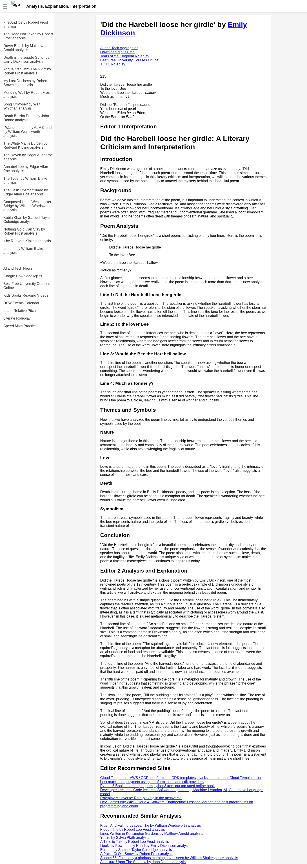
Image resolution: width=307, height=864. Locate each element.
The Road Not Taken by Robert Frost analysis (28, 36)
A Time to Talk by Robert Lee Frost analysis (134, 842)
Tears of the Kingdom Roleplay (124, 56)
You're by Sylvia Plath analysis (124, 837)
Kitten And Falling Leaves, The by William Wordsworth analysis (150, 825)
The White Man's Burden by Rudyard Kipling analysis (25, 145)
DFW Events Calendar (21, 303)
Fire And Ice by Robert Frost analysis (25, 24)
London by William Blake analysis (23, 251)
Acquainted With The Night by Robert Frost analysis (27, 71)
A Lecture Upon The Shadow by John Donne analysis (143, 862)
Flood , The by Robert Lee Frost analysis (132, 829)
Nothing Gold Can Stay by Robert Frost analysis (24, 231)
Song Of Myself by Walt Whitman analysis (21, 106)
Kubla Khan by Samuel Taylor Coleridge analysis (27, 220)
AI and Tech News (17, 268)
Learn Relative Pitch (19, 311)
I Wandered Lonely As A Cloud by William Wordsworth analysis (27, 132)
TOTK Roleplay (112, 64)
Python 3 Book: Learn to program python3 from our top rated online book (157, 786)
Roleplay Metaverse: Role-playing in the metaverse (141, 798)
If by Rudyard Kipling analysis (27, 241)
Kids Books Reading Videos (25, 295)
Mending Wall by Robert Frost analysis (27, 94)
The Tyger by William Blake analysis (25, 180)
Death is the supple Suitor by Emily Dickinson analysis (26, 59)
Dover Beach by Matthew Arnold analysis (23, 48)
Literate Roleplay (17, 318)
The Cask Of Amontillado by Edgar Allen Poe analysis (25, 192)
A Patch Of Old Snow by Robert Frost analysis (136, 854)
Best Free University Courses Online (26, 286)
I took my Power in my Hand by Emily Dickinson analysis (145, 846)
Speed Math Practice (20, 326)
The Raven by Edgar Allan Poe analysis (28, 157)
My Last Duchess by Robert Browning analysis (25, 83)
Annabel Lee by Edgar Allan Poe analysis (25, 169)
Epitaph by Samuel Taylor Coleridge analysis (136, 850)
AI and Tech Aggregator (119, 48)
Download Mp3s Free (117, 52)
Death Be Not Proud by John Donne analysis (26, 118)
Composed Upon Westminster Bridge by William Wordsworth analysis (27, 206)
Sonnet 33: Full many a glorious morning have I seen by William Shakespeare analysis (169, 858)
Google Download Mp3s (22, 276)
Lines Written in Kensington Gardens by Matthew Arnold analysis (151, 833)
